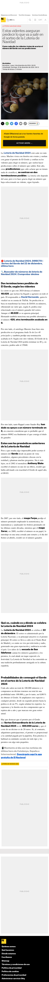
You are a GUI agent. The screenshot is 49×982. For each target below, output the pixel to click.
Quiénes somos (9, 947)
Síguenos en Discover (9, 15)
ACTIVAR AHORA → (24, 143)
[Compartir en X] (2, 123)
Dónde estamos (9, 954)
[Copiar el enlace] (25, 123)
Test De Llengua (24, 15)
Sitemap (5, 961)
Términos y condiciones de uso (16, 964)
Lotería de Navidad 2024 (17, 153)
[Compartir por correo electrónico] (20, 123)
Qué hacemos (8, 950)
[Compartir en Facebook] (16, 123)
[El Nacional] (3, 19)
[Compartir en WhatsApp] (7, 123)
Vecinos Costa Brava (39, 15)
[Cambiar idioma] (40, 19)
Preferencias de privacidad (14, 975)
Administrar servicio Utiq (13, 979)
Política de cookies (10, 971)
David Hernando (30, 297)
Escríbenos (7, 957)
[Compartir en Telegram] (11, 123)
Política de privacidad (12, 968)
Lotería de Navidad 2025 (10, 764)
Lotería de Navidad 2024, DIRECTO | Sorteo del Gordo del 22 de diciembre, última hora (22, 263)
